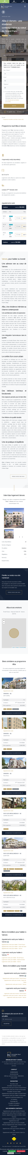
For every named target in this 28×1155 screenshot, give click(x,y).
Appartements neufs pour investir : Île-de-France (14, 978)
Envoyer (14, 105)
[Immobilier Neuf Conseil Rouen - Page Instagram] (13, 1143)
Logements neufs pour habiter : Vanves (11, 961)
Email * (5, 77)
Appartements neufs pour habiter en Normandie (14, 1095)
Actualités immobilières (14, 1103)
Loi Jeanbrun (14, 1099)
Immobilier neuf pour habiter (14, 1091)
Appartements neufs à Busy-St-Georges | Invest (14, 1113)
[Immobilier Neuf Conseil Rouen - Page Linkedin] (10, 1143)
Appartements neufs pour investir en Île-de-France (14, 1087)
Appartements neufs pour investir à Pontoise (14, 1111)
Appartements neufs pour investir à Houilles (14, 1122)
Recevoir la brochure (9, 55)
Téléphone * (6, 84)
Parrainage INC (14, 1101)
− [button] (3, 622)
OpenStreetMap (23, 647)
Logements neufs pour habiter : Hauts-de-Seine (13, 959)
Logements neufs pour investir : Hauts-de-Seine (14, 995)
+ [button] (3, 620)
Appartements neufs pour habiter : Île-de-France (13, 944)
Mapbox (17, 647)
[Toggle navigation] (25, 6)
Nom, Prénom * (7, 70)
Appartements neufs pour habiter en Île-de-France (14, 1093)
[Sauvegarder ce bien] (3, 12)
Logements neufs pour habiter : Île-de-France (13, 957)
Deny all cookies (21, 1151)
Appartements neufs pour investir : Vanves (16, 984)
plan (19, 218)
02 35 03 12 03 (20, 111)
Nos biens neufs (14, 1083)
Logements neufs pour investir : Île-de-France (15, 993)
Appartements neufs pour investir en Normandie (14, 1089)
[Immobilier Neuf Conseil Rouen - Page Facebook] (7, 1143)
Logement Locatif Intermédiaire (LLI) (14, 1097)
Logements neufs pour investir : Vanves (16, 997)
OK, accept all (12, 1151)
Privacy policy (18, 1153)
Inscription (6, 1023)
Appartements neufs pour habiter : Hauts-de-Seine (14, 946)
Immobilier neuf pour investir (14, 1085)
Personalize (10, 1153)
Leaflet (13, 647)
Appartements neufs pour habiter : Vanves (12, 948)
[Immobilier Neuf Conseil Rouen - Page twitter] (17, 1143)
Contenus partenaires (14, 1105)
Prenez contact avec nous (18, 476)
